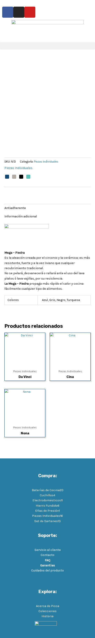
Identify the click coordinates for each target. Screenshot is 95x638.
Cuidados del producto (47, 570)
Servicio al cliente (47, 550)
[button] (47, 46)
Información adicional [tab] (20, 216)
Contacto (47, 555)
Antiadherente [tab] (15, 208)
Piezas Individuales (46, 161)
